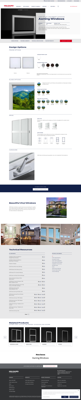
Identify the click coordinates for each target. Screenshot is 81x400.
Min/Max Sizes (55, 265)
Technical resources (45, 380)
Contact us (59, 384)
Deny (65, 396)
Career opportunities (13, 382)
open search (58, 6)
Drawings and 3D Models (57, 262)
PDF (44, 260)
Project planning (44, 382)
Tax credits (43, 384)
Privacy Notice (29, 396)
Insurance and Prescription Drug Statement (34, 396)
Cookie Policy (34, 396)
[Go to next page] (28, 314)
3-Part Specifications (56, 257)
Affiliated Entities (11, 396)
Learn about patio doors (29, 380)
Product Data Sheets (56, 269)
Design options (14, 40)
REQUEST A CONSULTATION (40, 189)
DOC (44, 278)
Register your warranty (61, 385)
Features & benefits (25, 40)
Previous (2, 234)
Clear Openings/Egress (56, 260)
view (44, 275)
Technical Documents (57, 253)
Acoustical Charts (55, 259)
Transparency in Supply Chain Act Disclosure (21, 396)
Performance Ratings (56, 268)
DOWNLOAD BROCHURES (50, 366)
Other (53, 266)
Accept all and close (74, 396)
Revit (43, 294)
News (10, 384)
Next (79, 234)
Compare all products (29, 384)
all (52, 256)
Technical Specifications (37, 40)
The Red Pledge (12, 391)
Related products (50, 40)
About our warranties (61, 380)
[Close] (78, 390)
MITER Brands (11, 387)
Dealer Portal (11, 389)
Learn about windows (29, 382)
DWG (40, 281)
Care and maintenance (61, 382)
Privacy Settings (46, 396)
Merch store (11, 385)
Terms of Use (38, 396)
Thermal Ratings (55, 271)
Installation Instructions (57, 263)
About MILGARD (12, 380)
